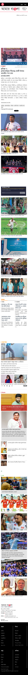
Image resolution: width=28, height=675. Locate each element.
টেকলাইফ (17, 640)
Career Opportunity (19, 645)
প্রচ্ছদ (22, 4)
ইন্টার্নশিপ (17, 657)
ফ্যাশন (2, 655)
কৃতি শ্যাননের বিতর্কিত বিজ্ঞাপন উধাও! (16, 462)
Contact (16, 666)
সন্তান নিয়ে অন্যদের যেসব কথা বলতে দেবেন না (10, 367)
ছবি (16, 664)
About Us (3, 645)
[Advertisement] (14, 31)
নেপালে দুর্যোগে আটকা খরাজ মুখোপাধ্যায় (17, 442)
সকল (25, 4)
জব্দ (2, 107)
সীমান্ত (12, 105)
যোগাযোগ (17, 655)
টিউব (16, 662)
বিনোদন (3, 392)
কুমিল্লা (2, 105)
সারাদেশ (3, 66)
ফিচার (2, 657)
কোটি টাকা (16, 105)
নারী (2, 662)
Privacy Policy (18, 642)
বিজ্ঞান (2, 643)
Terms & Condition (5, 666)
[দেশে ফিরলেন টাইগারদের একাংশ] (14, 485)
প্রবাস (2, 640)
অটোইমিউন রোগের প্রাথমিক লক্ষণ (8, 373)
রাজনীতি (2, 635)
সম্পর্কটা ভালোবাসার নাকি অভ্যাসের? (8, 366)
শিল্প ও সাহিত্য (18, 635)
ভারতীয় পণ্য (21, 105)
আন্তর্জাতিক (3, 638)
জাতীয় (2, 631)
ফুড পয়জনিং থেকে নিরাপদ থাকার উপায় (9, 364)
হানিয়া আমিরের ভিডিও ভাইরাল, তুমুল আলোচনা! (16, 456)
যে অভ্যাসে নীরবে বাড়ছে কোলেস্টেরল (8, 371)
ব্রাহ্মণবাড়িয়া (7, 105)
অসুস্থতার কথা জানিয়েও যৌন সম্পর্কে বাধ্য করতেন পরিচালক (17, 449)
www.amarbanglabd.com (11, 617)
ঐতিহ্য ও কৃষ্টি (18, 638)
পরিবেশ (16, 659)
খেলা (3, 475)
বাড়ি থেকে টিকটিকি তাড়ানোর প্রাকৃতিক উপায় (10, 369)
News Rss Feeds (4, 669)
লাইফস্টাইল (4, 342)
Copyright (3, 671)
